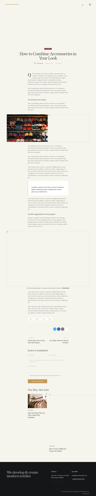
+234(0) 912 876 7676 (78, 479)
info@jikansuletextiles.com (79, 475)
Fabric (30, 319)
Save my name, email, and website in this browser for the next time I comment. (47, 360)
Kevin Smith (66, 288)
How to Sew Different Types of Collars (57, 450)
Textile (49, 319)
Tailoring (48, 48)
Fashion (37, 319)
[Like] (30, 329)
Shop (44, 319)
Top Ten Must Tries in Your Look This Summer (36, 415)
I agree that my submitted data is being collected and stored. (45, 375)
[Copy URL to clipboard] (66, 329)
